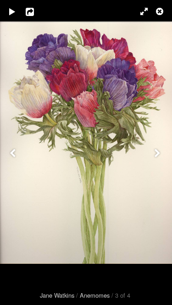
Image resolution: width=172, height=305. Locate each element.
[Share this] (36, 11)
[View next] (158, 152)
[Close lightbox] (160, 11)
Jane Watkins (57, 295)
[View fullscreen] (140, 11)
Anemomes (95, 295)
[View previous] (14, 152)
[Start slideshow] (12, 11)
